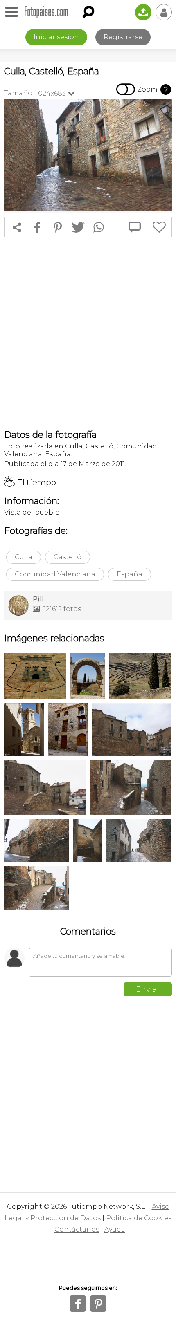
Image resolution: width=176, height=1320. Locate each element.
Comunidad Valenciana (55, 574)
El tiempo (30, 482)
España (129, 574)
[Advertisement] (88, 333)
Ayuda (114, 1229)
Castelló (67, 557)
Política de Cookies (138, 1218)
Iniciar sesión (56, 37)
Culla (23, 557)
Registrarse (123, 37)
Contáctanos (76, 1229)
